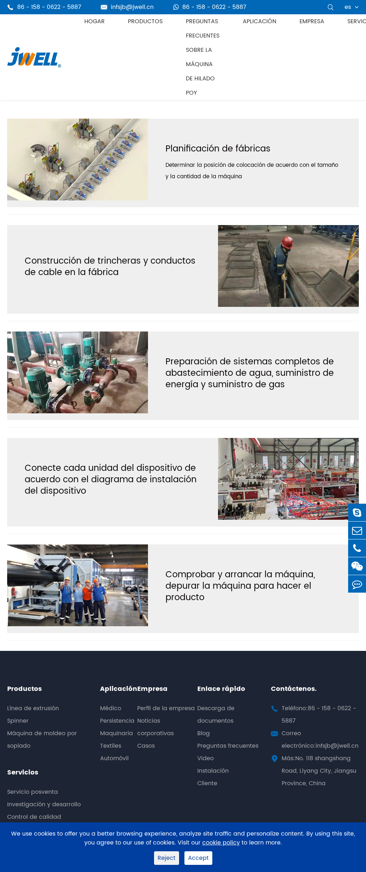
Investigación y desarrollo (44, 804)
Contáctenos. (294, 689)
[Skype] (357, 512)
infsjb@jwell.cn (127, 7)
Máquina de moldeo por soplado (42, 740)
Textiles (110, 746)
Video (205, 758)
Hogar (94, 21)
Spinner (18, 721)
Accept (198, 858)
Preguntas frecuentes (227, 746)
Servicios (22, 772)
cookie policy (221, 842)
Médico (110, 708)
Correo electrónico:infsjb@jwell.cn (320, 740)
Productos (145, 21)
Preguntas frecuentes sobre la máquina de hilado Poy (202, 57)
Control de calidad (34, 817)
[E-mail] (357, 530)
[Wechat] (357, 566)
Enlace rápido (221, 689)
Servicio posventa (32, 792)
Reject (166, 858)
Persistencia (117, 721)
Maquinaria (116, 733)
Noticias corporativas (155, 727)
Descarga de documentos (215, 715)
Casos (146, 746)
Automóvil (114, 758)
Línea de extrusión (33, 708)
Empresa (312, 21)
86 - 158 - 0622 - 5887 (214, 7)
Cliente (207, 783)
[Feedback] (357, 584)
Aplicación (259, 21)
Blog (203, 733)
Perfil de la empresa (166, 708)
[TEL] (357, 548)
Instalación (213, 771)
